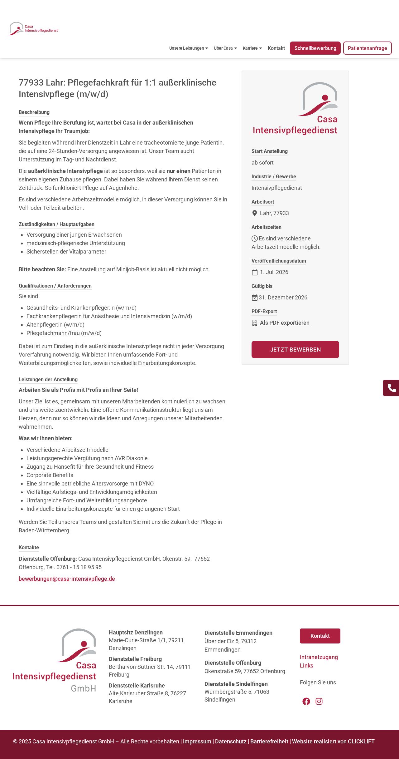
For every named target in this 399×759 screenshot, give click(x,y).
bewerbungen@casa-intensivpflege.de (67, 578)
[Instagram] (319, 701)
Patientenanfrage (367, 48)
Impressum (197, 741)
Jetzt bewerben (295, 349)
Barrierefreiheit (269, 741)
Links (306, 665)
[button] (13, 745)
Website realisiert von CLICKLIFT (333, 741)
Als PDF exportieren (284, 322)
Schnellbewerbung (315, 48)
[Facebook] (306, 701)
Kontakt (276, 48)
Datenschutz (231, 741)
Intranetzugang (319, 657)
